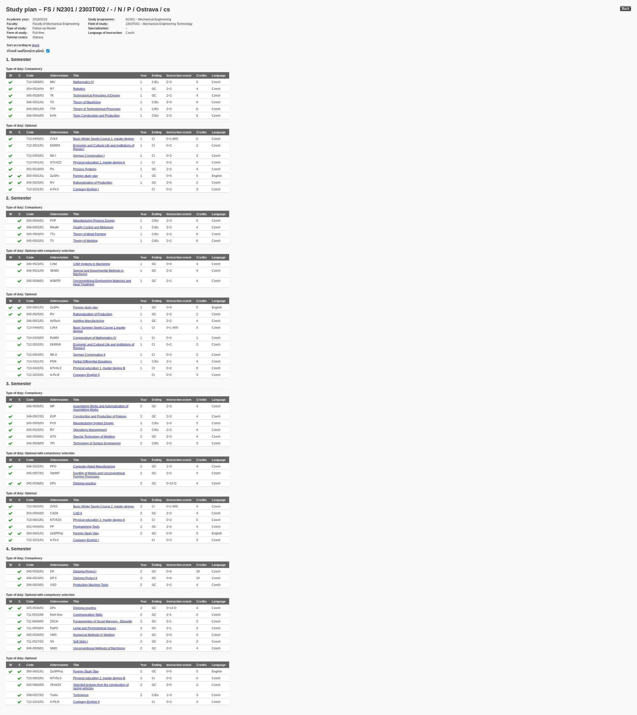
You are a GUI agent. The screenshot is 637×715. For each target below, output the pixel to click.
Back (625, 8)
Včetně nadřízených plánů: (25, 51)
